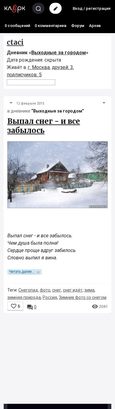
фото (45, 290)
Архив (95, 25)
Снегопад (28, 290)
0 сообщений (17, 25)
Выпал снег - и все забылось (43, 126)
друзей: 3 (62, 67)
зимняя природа (24, 297)
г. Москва (39, 67)
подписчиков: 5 (24, 75)
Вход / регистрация (91, 8)
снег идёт (72, 290)
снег (56, 290)
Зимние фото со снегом (82, 297)
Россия (50, 297)
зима (89, 290)
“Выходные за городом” (57, 111)
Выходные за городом (58, 52)
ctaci (15, 42)
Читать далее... (24, 271)
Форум (77, 25)
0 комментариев (51, 25)
